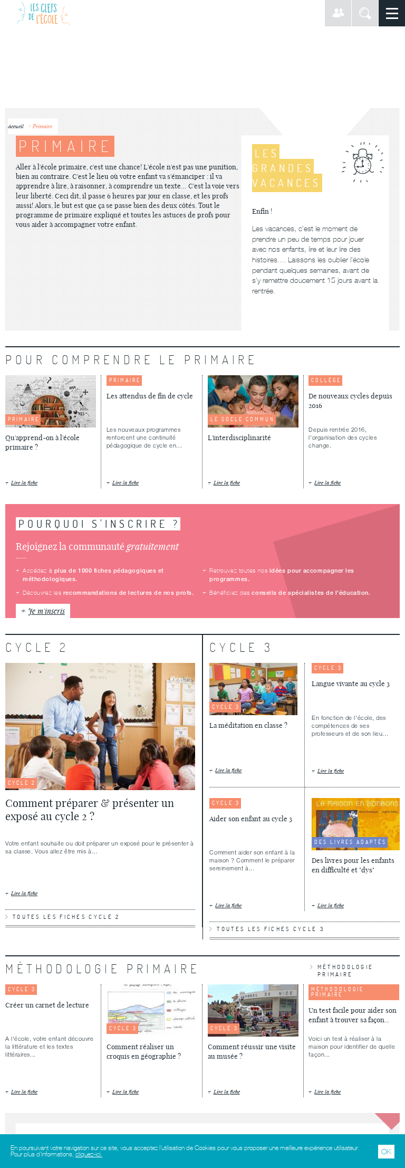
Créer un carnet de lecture (47, 1005)
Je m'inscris (46, 611)
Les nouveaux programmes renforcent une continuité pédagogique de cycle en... (144, 437)
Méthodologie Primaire (345, 970)
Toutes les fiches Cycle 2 (66, 916)
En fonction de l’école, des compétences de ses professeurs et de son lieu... (350, 725)
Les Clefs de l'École (43, 13)
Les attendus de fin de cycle (150, 396)
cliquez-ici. (88, 1154)
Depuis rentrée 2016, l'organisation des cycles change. (342, 437)
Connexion (338, 13)
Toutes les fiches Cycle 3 (270, 929)
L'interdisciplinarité (239, 437)
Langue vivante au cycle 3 (351, 683)
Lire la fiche (24, 482)
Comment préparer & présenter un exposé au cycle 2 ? (89, 809)
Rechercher (365, 13)
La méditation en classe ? (248, 725)
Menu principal (392, 13)
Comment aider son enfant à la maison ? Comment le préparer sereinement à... (252, 860)
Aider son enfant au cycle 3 (250, 818)
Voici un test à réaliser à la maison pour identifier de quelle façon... (351, 1046)
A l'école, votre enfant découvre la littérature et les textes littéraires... (49, 1046)
